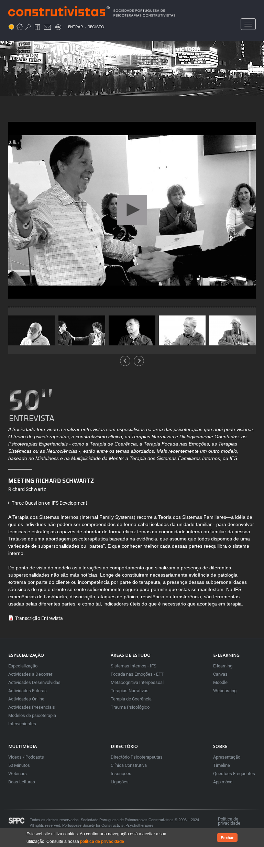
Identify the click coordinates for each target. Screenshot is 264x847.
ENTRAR (75, 26)
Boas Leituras (21, 781)
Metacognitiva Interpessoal (137, 682)
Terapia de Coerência (131, 698)
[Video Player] (132, 210)
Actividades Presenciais (31, 707)
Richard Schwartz (27, 489)
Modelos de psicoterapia (32, 715)
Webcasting (224, 690)
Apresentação (226, 757)
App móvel (223, 781)
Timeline (221, 765)
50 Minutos (19, 765)
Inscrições (121, 773)
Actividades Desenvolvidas (34, 682)
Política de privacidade (229, 821)
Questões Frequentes (234, 773)
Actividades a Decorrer (30, 674)
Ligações (120, 781)
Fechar (227, 837)
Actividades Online (26, 698)
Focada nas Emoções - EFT (137, 674)
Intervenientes (22, 723)
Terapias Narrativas (129, 690)
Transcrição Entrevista (39, 618)
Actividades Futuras (27, 690)
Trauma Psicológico (130, 707)
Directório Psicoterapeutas (137, 757)
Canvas (220, 674)
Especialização (22, 665)
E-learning (222, 665)
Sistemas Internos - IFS (133, 665)
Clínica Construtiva (129, 765)
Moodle (220, 682)
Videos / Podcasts (26, 757)
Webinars (17, 773)
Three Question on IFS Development (49, 503)
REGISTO (96, 26)
